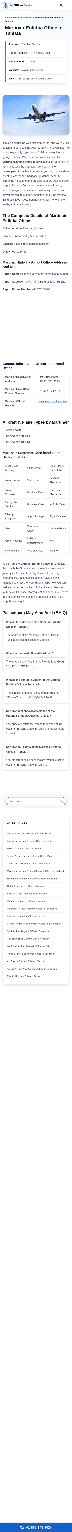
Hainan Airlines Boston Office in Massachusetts (32, 878)
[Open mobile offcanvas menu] (68, 5)
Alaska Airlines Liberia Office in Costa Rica (29, 856)
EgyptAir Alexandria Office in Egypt (25, 916)
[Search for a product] (61, 5)
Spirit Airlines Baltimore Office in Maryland (29, 863)
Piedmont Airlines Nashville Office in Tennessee (32, 908)
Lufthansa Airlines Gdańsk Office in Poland (29, 833)
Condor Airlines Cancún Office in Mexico (28, 938)
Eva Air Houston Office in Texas (23, 976)
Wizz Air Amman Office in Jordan (24, 848)
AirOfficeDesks (13, 17)
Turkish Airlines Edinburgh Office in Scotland (30, 953)
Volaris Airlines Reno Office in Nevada (27, 893)
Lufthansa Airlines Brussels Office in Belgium (30, 841)
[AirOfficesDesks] (17, 5)
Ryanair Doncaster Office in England (26, 901)
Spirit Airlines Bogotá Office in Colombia (28, 931)
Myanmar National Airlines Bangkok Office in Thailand (35, 871)
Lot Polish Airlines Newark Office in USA (28, 946)
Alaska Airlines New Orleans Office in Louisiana (32, 969)
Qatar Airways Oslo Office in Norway (26, 886)
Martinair (27, 17)
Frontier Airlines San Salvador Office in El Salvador (34, 923)
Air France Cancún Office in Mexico (26, 961)
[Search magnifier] (62, 801)
